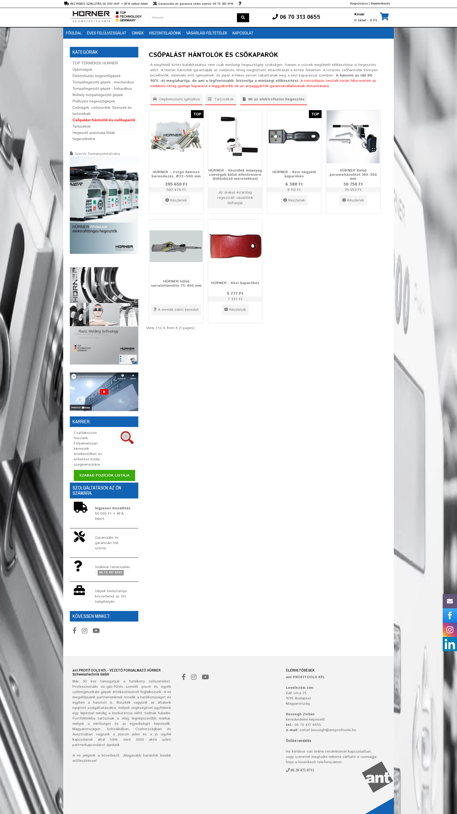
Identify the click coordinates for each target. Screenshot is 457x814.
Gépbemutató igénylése (179, 99)
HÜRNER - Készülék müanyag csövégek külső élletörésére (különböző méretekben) (235, 174)
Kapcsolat (242, 33)
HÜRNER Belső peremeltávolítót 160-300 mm (353, 174)
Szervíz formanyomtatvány (97, 153)
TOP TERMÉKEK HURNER (95, 63)
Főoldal (74, 33)
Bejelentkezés (380, 3)
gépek (146, 686)
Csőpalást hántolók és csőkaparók (103, 120)
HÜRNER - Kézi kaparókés (235, 283)
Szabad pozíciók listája (104, 475)
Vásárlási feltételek (206, 33)
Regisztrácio (359, 3)
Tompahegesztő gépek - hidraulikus (102, 88)
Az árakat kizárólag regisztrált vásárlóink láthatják (235, 198)
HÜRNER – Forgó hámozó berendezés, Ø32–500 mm (176, 174)
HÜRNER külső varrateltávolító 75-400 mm (176, 283)
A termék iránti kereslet (178, 309)
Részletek (178, 200)
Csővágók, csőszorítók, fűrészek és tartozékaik (102, 110)
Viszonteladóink (165, 33)
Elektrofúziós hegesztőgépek (96, 76)
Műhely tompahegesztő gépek (97, 95)
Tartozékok (81, 126)
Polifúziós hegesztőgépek (93, 101)
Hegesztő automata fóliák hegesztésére (93, 136)
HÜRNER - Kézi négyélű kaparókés (294, 174)
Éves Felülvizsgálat (106, 33)
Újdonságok (82, 69)
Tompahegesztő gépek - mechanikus (103, 82)
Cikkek (138, 33)
